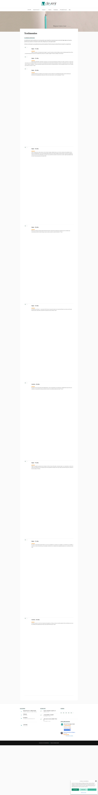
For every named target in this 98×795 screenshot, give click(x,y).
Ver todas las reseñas (69, 735)
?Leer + (35, 65)
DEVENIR (29, 9)
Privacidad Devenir (63, 9)
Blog (69, 9)
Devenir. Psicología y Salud (69, 724)
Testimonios (56, 9)
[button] (95, 781)
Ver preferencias (92, 789)
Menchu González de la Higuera (69, 732)
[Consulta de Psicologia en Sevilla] (49, 5)
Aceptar (75, 789)
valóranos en (66, 729)
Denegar (83, 789)
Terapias (43, 9)
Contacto (49, 9)
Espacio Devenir (36, 9)
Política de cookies (83, 792)
